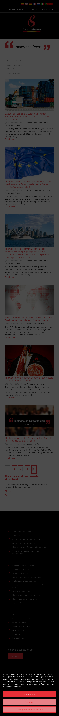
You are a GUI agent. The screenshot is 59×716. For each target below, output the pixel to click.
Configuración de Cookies (29, 709)
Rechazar (29, 702)
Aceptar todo (29, 694)
